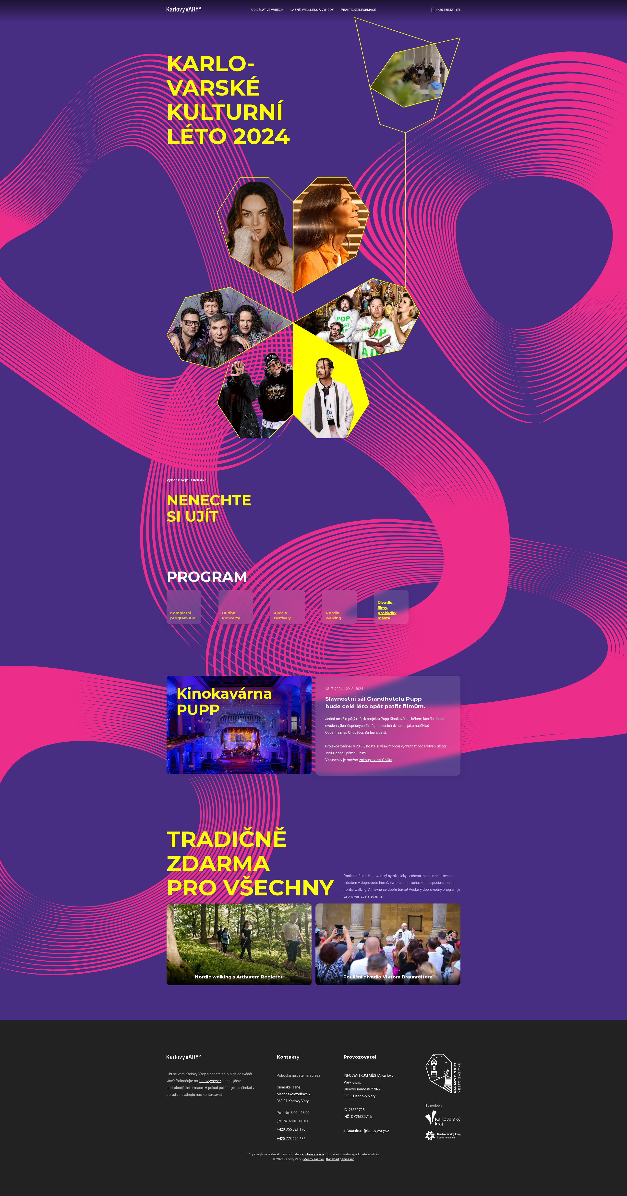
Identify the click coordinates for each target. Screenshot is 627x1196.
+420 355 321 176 (448, 10)
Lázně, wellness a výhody (312, 10)
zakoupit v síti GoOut (375, 760)
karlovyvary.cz (210, 1081)
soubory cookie (313, 1154)
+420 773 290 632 (291, 1138)
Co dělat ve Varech (267, 10)
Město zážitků (313, 1159)
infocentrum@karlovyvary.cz (366, 1130)
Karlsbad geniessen (340, 1159)
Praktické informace (358, 10)
